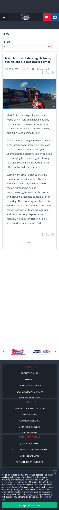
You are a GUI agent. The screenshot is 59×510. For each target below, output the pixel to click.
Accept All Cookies (29, 505)
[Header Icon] (4, 17)
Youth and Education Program (29, 449)
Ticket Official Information (29, 391)
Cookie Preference (29, 420)
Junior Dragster (29, 443)
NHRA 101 (29, 379)
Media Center (29, 414)
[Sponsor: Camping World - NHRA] (41, 352)
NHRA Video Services (29, 426)
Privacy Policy (32, 494)
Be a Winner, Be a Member (29, 462)
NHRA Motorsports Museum (29, 408)
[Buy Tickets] (47, 17)
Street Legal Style (29, 455)
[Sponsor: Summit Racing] (17, 352)
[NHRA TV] (55, 17)
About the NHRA (29, 373)
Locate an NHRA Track (29, 385)
